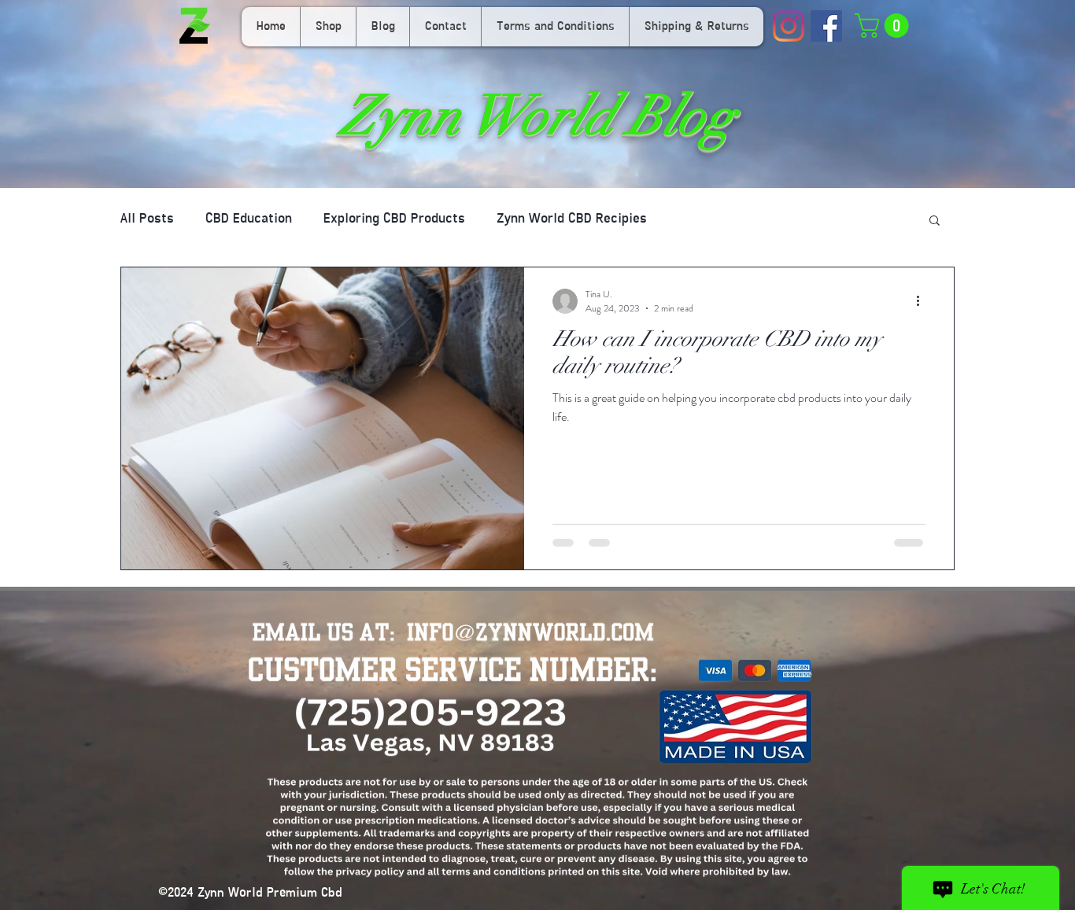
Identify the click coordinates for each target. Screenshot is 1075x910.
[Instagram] (788, 26)
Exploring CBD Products (394, 219)
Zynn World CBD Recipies (572, 219)
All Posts (147, 219)
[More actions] (923, 301)
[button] (884, 25)
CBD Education (248, 219)
